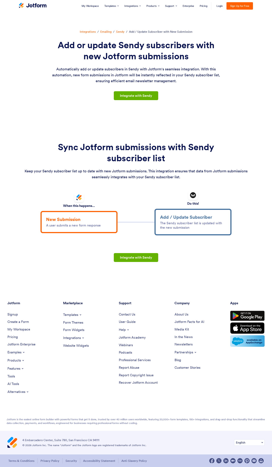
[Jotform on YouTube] (254, 460)
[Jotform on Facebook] (211, 460)
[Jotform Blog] (240, 460)
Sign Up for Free (239, 6)
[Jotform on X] (218, 460)
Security (71, 461)
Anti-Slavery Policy (134, 461)
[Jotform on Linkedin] (226, 460)
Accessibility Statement (99, 461)
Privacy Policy (50, 461)
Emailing (106, 31)
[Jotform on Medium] (233, 460)
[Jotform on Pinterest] (247, 460)
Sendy (120, 31)
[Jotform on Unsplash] (261, 460)
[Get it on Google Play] (247, 316)
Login (219, 6)
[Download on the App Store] (247, 328)
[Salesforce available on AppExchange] (247, 341)
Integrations (88, 31)
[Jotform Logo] (32, 5)
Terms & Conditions (21, 461)
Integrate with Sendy (136, 95)
